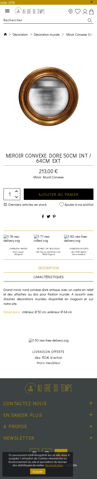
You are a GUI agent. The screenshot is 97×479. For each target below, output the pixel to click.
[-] (16, 197)
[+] (16, 191)
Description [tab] (48, 267)
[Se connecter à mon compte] (85, 11)
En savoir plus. (54, 465)
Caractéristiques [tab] (48, 276)
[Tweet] (48, 216)
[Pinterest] (54, 216)
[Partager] (42, 216)
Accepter (38, 471)
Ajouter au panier (59, 194)
